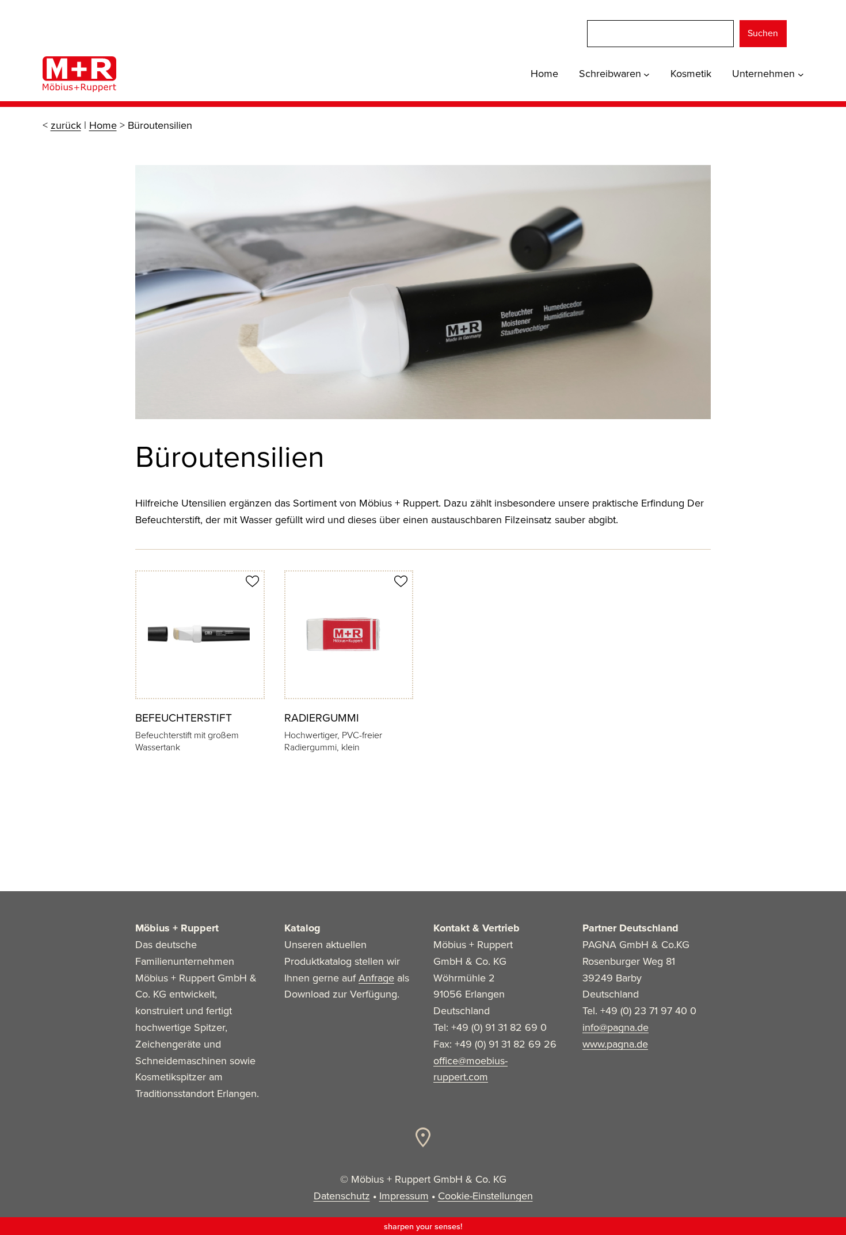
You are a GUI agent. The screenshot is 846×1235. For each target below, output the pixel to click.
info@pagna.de (615, 1027)
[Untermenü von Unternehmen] (801, 74)
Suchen (763, 33)
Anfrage (376, 978)
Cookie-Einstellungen (485, 1195)
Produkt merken (252, 581)
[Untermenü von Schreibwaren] (646, 74)
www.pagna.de (615, 1044)
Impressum (404, 1195)
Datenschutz (342, 1195)
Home (103, 125)
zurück (66, 125)
